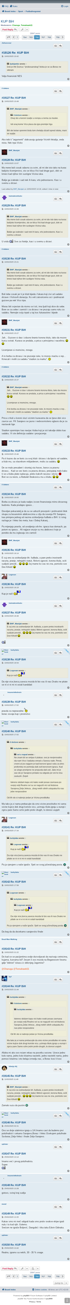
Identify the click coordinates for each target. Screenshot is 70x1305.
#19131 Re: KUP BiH (14, 329)
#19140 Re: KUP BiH (14, 731)
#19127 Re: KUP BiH (14, 97)
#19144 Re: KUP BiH (14, 986)
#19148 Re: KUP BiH (14, 1185)
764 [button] (25, 37)
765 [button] (31, 37)
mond (4, 1204)
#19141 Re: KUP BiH (14, 827)
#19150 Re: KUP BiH (14, 1244)
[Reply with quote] (55, 46)
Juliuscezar (6, 43)
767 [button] (43, 37)
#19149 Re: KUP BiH (14, 1213)
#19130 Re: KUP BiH (14, 258)
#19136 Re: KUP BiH (14, 584)
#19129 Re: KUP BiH (14, 205)
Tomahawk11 (26, 25)
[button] (8, 37)
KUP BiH (7, 21)
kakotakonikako (15, 196)
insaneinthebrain (14, 692)
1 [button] (17, 37)
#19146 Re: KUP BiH (14, 1122)
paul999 (49, 1299)
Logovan (12, 575)
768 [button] (49, 37)
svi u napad (22, 754)
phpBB (26, 1296)
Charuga (16, 25)
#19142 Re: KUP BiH (14, 881)
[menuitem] (5, 6)
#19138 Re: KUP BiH (14, 659)
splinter (5, 1144)
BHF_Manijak (16, 109)
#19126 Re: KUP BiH (15, 52)
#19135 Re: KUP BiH (14, 549)
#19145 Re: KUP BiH (14, 1075)
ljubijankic (14, 64)
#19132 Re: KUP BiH (14, 376)
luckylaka (15, 650)
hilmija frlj (13, 1066)
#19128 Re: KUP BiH (14, 159)
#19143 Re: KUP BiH (14, 948)
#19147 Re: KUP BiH (14, 1153)
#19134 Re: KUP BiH (14, 494)
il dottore (5, 88)
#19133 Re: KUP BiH (14, 450)
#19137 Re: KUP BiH (14, 612)
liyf (10, 977)
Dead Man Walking (9, 939)
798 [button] (57, 37)
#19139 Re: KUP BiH (14, 701)
